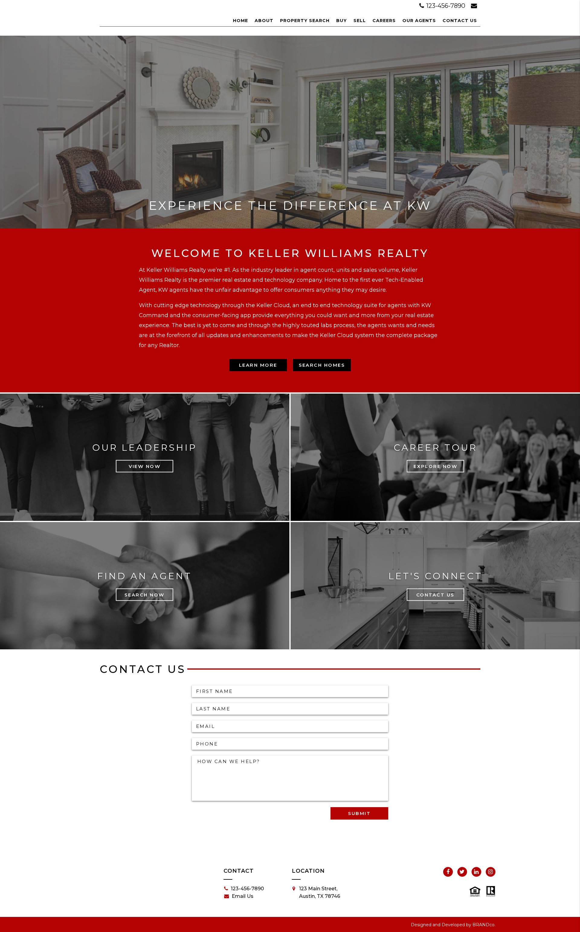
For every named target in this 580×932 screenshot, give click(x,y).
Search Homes (322, 365)
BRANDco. (483, 924)
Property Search (305, 20)
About (264, 20)
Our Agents (419, 20)
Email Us (242, 896)
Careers (384, 20)
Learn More (258, 365)
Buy (341, 20)
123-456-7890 (446, 5)
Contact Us (460, 20)
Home (240, 20)
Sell (359, 20)
